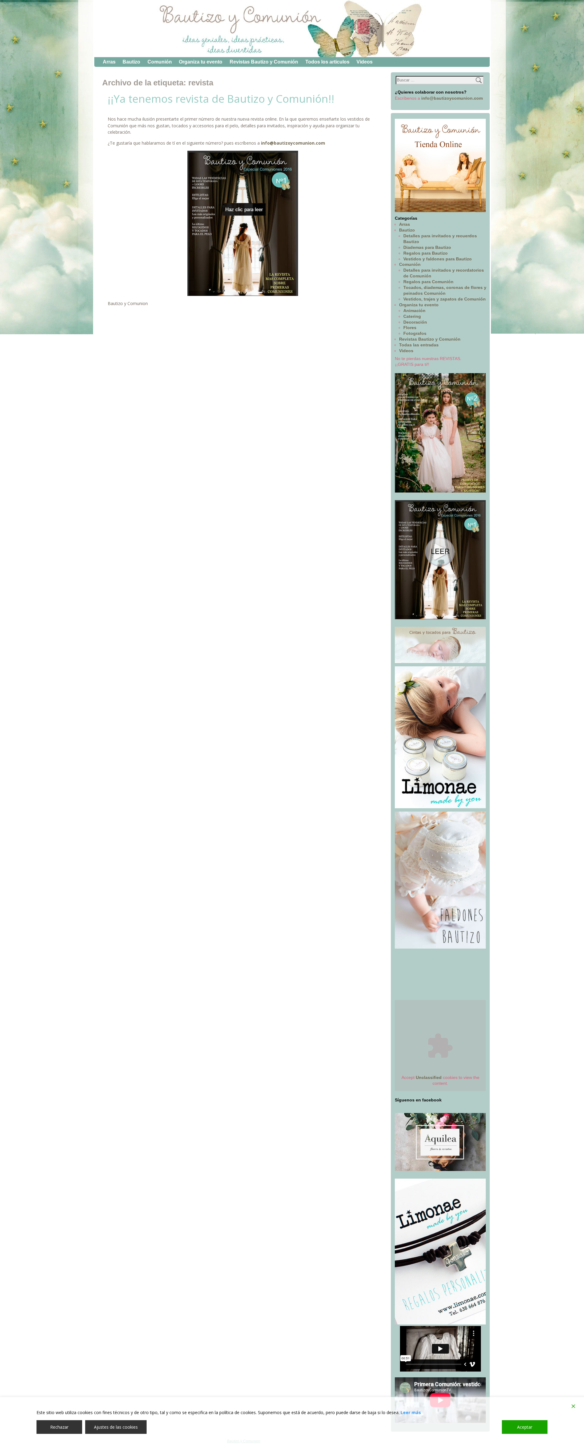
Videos (364, 61)
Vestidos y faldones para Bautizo (437, 258)
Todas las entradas (419, 344)
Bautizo (131, 61)
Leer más (411, 1412)
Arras (109, 61)
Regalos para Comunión (428, 281)
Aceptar (524, 1427)
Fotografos (414, 333)
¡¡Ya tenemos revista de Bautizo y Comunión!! (221, 98)
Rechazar (59, 1427)
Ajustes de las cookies (116, 1427)
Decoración (415, 322)
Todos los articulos (327, 61)
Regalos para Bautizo (425, 253)
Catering (412, 316)
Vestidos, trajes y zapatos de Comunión (444, 299)
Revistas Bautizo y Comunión (264, 61)
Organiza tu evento (200, 61)
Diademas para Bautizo (427, 247)
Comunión (160, 61)
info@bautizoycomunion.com (293, 143)
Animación (414, 310)
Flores (409, 327)
